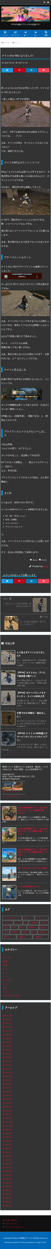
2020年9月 (7, 1084)
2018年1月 (6, 1205)
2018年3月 (7, 1198)
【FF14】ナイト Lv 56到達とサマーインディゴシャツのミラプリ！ (32, 737)
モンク (18, 922)
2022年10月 (7, 1034)
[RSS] (44, 2)
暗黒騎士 (32, 927)
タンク (17, 43)
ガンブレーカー (10, 918)
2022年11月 (7, 1031)
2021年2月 (6, 1065)
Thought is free (40, 1242)
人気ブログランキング (11, 792)
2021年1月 (6, 1069)
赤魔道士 (43, 932)
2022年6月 (7, 1050)
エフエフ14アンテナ (11, 796)
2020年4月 (7, 1103)
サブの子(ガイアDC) (11, 995)
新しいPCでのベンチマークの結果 (32, 868)
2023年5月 (7, 1019)
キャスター (7, 957)
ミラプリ (8, 922)
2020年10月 (7, 1080)
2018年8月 (7, 1179)
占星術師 (34, 922)
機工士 (43, 927)
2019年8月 (7, 1133)
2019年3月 (7, 1152)
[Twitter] (7, 70)
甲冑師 (5, 965)
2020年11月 (7, 1076)
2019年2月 (7, 1156)
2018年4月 (7, 1194)
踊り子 (7, 937)
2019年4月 (7, 1148)
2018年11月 (7, 1167)
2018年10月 (7, 1171)
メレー (5, 976)
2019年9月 (7, 1129)
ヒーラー (6, 984)
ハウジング (7, 991)
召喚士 (44, 922)
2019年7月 (7, 1137)
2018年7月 (7, 1183)
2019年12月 (7, 1118)
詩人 (34, 932)
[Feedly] (48, 2)
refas (46, 566)
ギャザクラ (7, 980)
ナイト (44, 560)
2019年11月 (7, 1122)
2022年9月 (7, 1038)
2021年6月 (7, 1053)
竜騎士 (25, 932)
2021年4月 (7, 1057)
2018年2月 (7, 1202)
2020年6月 (7, 1095)
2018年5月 (7, 1190)
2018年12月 (7, 1164)
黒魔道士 (38, 937)
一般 (4, 988)
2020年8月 (7, 1088)
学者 (6, 927)
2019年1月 (6, 1160)
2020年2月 (7, 1110)
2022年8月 (7, 1042)
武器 (6, 932)
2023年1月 (7, 1023)
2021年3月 (7, 1061)
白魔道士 (15, 932)
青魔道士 (22, 937)
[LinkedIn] (31, 70)
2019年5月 (7, 1145)
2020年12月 (7, 1072)
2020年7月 (7, 1091)
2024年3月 (7, 1015)
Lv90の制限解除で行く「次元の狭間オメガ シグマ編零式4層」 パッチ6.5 (33, 831)
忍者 (14, 927)
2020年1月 (7, 1114)
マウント (40, 918)
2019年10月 (7, 1126)
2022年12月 (7, 1027)
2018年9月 (7, 1175)
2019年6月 (7, 1141)
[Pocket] (44, 70)
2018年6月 (7, 1186)
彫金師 (5, 961)
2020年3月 (7, 1107)
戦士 (22, 927)
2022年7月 (7, 1046)
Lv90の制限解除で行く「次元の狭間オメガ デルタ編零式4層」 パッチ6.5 (33, 852)
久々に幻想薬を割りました (29, 886)
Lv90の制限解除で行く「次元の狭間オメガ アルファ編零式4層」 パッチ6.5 (33, 810)
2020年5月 (7, 1099)
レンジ (5, 969)
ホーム (6, 43)
